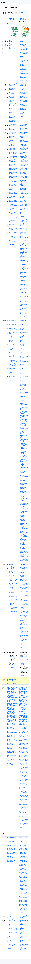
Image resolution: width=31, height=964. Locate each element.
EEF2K (12, 703)
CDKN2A (9, 696)
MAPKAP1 (9, 732)
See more (9, 948)
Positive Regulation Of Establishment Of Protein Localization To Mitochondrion (13, 236)
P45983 (12, 841)
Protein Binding (12, 96)
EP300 (11, 706)
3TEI (24, 849)
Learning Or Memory (22, 153)
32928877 (22, 671)
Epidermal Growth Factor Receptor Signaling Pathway (24, 145)
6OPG (20, 887)
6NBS (25, 885)
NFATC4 (13, 736)
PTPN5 (20, 787)
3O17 (8, 849)
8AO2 (25, 899)
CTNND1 (25, 704)
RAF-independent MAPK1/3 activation (23, 324)
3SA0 (22, 849)
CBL (12, 694)
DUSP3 (20, 710)
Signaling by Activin (22, 335)
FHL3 (24, 720)
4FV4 (22, 853)
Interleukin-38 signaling (12, 369)
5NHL (22, 873)
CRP (24, 703)
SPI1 (14, 756)
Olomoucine (22, 568)
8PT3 (25, 909)
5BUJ (25, 868)
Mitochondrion (23, 47)
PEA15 (23, 770)
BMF (8, 692)
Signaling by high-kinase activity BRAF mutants (24, 450)
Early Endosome (23, 48)
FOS (26, 720)
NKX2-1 (26, 763)
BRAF (22, 691)
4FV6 (20, 855)
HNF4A (24, 732)
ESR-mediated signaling (23, 481)
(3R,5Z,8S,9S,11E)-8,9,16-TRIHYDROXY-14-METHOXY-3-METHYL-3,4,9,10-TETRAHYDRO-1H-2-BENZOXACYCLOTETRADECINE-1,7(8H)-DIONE (24, 612)
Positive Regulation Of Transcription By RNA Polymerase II (13, 930)
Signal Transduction (23, 138)
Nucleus (10, 40)
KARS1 (23, 739)
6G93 (20, 880)
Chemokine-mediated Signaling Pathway (24, 286)
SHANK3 (20, 800)
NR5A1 (26, 766)
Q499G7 (20, 843)
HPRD (10, 13)
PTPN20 (9, 683)
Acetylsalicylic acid (24, 564)
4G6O (25, 856)
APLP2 (8, 688)
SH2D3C (25, 799)
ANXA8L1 (9, 679)
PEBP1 (20, 771)
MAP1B (14, 722)
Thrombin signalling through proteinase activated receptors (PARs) (24, 406)
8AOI (20, 907)
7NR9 (20, 897)
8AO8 (25, 901)
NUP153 (26, 767)
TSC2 (22, 822)
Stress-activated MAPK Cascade (12, 207)
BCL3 (25, 689)
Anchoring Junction (24, 76)
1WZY (25, 845)
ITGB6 (26, 738)
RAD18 (14, 746)
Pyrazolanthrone (12, 567)
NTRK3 (22, 767)
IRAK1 (14, 718)
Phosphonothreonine (24, 570)
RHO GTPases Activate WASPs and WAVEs (23, 422)
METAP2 (26, 755)
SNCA (12, 755)
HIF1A (27, 731)
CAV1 (23, 696)
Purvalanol (22, 574)
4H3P (20, 857)
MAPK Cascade (12, 124)
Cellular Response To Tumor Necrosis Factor (24, 296)
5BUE (20, 868)
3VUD (11, 851)
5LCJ (22, 871)
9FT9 (14, 861)
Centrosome (22, 55)
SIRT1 (11, 754)
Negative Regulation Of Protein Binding (12, 162)
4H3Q (22, 857)
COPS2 (12, 698)
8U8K (22, 912)
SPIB (8, 758)
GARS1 (12, 708)
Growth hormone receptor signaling (24, 552)
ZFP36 (20, 827)
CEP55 (20, 700)
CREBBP (21, 703)
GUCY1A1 (9, 712)
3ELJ (14, 848)
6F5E (11, 859)
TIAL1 (20, 815)
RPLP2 (8, 750)
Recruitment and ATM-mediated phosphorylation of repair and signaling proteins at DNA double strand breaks (13, 363)
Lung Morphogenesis (23, 266)
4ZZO (22, 867)
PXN (12, 746)
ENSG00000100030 (23, 837)
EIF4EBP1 (24, 715)
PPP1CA (24, 778)
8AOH (25, 905)
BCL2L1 (9, 691)
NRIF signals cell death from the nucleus (12, 335)
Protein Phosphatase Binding (11, 106)
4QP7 (20, 863)
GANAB (9, 708)
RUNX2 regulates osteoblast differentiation (23, 484)
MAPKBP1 (14, 732)
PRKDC (9, 746)
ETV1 (14, 706)
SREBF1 (26, 807)
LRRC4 (26, 744)
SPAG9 (11, 756)
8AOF (20, 905)
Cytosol (10, 44)
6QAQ (20, 892)
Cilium (21, 64)
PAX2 (12, 740)
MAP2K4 (9, 724)
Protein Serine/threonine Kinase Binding (12, 120)
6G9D (20, 881)
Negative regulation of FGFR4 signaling (24, 418)
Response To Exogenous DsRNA (24, 229)
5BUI (22, 868)
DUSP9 (23, 712)
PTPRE (24, 788)
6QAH (23, 891)
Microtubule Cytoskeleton (23, 66)
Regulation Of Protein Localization (12, 166)
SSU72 (11, 758)
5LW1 (8, 859)
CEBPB (24, 699)
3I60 (19, 849)
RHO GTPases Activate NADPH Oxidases (23, 426)
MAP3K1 (25, 750)
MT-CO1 (13, 682)
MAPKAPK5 (25, 752)
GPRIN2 (9, 682)
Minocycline (11, 566)
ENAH (25, 716)
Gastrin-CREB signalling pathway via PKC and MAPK (24, 477)
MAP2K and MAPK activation (24, 431)
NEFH (26, 762)
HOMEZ (20, 734)
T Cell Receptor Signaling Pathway (24, 247)
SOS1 (24, 806)
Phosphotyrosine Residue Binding (23, 85)
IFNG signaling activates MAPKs (24, 536)
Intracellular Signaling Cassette (13, 918)
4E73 (8, 855)
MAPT (8, 734)
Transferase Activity (11, 101)
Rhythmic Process (13, 201)
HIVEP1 (12, 714)
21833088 (22, 663)
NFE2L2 (12, 738)
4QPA (20, 864)
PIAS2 (8, 742)
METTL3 (15, 734)
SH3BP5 (14, 752)
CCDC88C (9, 695)
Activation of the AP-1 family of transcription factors (12, 355)
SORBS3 (21, 806)
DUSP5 (20, 711)
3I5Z (27, 848)
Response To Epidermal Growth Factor (24, 292)
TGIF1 (23, 814)
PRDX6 (24, 782)
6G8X (20, 879)
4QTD (8, 857)
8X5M (11, 861)
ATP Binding (11, 97)
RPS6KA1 (21, 794)
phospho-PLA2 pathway (23, 321)
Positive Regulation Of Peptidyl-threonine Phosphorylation (24, 166)
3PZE (14, 849)
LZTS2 (20, 746)
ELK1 (8, 704)
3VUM (11, 853)
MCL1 (25, 754)
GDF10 (12, 680)
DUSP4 (13, 702)
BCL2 (13, 689)
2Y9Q (20, 848)
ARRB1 (21, 687)
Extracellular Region (22, 41)
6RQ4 (26, 892)
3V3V (8, 851)
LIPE (20, 744)
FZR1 (13, 707)
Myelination (22, 227)
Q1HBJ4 (24, 841)
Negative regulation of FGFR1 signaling (24, 410)
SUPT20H (21, 812)
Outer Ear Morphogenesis (23, 225)
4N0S (22, 859)
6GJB (20, 885)
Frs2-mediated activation (23, 343)
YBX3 (22, 826)
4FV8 (25, 855)
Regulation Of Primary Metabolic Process (13, 946)
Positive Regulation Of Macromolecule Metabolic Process (24, 944)
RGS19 (20, 792)
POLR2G (20, 776)
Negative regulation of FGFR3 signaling (24, 415)
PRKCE (24, 783)
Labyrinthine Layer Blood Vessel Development (24, 271)
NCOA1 (25, 760)
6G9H (22, 881)
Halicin (10, 614)
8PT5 (20, 911)
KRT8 (11, 722)
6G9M (22, 883)
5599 (8, 830)
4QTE (25, 864)
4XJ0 (20, 865)
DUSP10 (9, 700)
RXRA (23, 798)
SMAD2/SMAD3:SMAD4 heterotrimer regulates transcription (24, 363)
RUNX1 (20, 798)
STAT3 (14, 758)
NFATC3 (9, 736)
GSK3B (23, 730)
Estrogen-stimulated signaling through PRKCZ (23, 497)
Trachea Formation (24, 268)
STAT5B (24, 810)
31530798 (22, 675)
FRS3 (26, 722)
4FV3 (20, 853)
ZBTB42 (26, 826)
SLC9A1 (20, 802)
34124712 (11, 664)
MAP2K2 (13, 723)
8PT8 (8, 860)
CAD (20, 694)
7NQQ (22, 895)
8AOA (22, 903)
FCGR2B (20, 720)
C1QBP (20, 692)
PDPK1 (15, 740)
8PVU (22, 911)
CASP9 (20, 696)
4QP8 (22, 863)
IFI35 (20, 736)
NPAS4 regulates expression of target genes (23, 545)
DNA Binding (23, 87)
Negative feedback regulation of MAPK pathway (24, 435)
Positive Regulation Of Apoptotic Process (13, 188)
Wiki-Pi (3, 2)
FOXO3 (20, 722)
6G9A (25, 880)
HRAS (8, 715)
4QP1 (22, 860)
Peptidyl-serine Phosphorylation (12, 150)
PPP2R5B (25, 780)
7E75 (20, 895)
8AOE (25, 904)
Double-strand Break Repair (12, 126)
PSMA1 (20, 786)
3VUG (14, 851)
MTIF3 (23, 759)
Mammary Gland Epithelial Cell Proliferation (23, 207)
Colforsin (22, 572)
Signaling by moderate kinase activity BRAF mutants (23, 445)
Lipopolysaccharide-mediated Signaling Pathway (24, 192)
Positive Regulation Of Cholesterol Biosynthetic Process (24, 233)
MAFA (23, 746)
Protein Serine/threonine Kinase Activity (12, 88)
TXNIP (20, 823)
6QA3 (22, 889)
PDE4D (20, 770)
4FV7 (22, 855)
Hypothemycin (23, 628)
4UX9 (11, 857)
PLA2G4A (21, 772)
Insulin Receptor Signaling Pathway (24, 155)
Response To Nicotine (23, 214)
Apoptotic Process (24, 132)
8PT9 (11, 860)
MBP (11, 734)
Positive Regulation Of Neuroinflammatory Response (24, 310)
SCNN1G (21, 799)
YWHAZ (12, 763)
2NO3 (14, 847)
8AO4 (22, 900)
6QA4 (25, 889)
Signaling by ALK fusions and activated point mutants (12, 378)
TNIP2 (23, 819)
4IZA (20, 859)
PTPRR (24, 790)
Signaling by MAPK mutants (24, 524)
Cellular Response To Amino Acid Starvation (13, 170)
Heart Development (24, 151)
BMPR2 (11, 692)
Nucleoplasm (11, 41)
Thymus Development (23, 245)
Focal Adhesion (23, 63)
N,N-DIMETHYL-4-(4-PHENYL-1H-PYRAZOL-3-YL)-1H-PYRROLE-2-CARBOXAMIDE (24, 582)
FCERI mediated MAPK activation (12, 342)
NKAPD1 (9, 739)
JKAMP (9, 720)
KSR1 (22, 742)
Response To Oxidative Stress (12, 131)
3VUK (14, 852)
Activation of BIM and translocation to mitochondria (12, 322)
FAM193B (9, 707)
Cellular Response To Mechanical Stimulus (13, 220)
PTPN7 (23, 787)
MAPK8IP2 (9, 730)
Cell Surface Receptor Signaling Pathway (24, 141)
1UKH (8, 845)
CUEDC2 (23, 706)
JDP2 (16, 719)
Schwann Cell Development (23, 173)
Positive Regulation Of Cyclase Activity (13, 155)
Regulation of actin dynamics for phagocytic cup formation (24, 353)
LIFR (27, 743)
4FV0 (20, 852)
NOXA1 (20, 764)
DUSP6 (23, 711)
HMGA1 (20, 732)
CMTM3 (20, 702)
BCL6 (20, 691)
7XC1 (22, 899)
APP (12, 688)
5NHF (23, 872)
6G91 (22, 879)
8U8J (20, 912)
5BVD (20, 869)
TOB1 (20, 820)
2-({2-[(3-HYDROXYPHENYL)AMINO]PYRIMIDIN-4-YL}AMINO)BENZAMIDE (13, 581)
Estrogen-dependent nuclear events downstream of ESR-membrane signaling (24, 503)
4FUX (23, 851)
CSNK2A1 (21, 704)
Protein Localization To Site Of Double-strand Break (12, 242)
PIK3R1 (12, 742)
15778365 (21, 12)
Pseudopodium (23, 69)
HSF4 (11, 716)
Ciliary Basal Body (24, 73)
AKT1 (12, 687)
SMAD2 (15, 754)
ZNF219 (9, 764)
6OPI (26, 887)
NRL (19, 767)
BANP (20, 689)
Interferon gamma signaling (24, 467)
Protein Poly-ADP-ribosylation (13, 213)
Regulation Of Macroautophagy (12, 147)
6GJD (22, 885)
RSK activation (23, 395)
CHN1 (23, 700)
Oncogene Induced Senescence (24, 377)
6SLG (20, 893)
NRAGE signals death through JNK (13, 329)
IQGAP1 (20, 738)
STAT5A (20, 810)
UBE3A (23, 823)
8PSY (25, 908)
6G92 (25, 879)
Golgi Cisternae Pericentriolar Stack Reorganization (23, 339)
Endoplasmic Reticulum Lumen (24, 51)
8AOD (23, 904)
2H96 (11, 847)
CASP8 (23, 695)
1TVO (23, 845)
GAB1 (20, 723)
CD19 (26, 696)
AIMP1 (8, 687)
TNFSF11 (13, 759)
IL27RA (10, 718)
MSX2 (20, 759)
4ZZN (20, 867)
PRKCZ (20, 784)
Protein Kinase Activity (12, 85)
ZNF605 (13, 764)
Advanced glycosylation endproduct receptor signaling (24, 472)
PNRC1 (13, 743)
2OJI (22, 847)
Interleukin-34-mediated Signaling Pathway (24, 282)
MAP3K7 (13, 726)
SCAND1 (9, 751)
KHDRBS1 (21, 740)
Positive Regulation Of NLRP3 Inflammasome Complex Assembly (13, 230)
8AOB (25, 903)
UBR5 (26, 823)
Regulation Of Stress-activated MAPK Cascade (23, 203)
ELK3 (11, 704)
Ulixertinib (22, 650)
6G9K (20, 883)
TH (25, 814)
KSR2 (25, 742)
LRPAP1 (23, 744)
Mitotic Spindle (23, 77)
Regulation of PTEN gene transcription (23, 488)
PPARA (24, 776)
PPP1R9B (25, 779)
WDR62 (9, 762)
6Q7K (20, 888)
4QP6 (25, 861)
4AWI (14, 853)
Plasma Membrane (24, 60)
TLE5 (23, 815)
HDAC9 (9, 714)
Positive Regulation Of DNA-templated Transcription (13, 939)
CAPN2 (20, 695)
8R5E (8, 861)
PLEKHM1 (21, 775)
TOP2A (23, 820)
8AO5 (25, 900)
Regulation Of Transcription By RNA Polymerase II (24, 127)
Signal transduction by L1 (24, 397)
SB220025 (22, 575)
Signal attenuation (24, 466)
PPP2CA (20, 780)
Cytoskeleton (23, 59)
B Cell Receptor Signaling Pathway (24, 250)
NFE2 (8, 738)
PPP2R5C (21, 782)
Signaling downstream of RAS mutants (23, 518)
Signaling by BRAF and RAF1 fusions (24, 453)
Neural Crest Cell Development (23, 170)
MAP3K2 (9, 726)
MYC (12, 735)
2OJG (20, 847)
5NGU (20, 872)
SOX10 (20, 807)
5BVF (25, 869)
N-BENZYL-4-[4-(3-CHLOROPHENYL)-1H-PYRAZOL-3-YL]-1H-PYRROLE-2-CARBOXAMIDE (24, 588)
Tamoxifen (11, 564)
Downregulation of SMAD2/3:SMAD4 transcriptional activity (24, 358)
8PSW (22, 908)
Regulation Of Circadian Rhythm (12, 185)
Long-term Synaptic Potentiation (24, 262)
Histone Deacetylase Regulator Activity (12, 110)
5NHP (20, 875)
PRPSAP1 (24, 784)
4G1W (11, 855)
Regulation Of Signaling (23, 927)
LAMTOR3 (21, 743)
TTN (25, 822)
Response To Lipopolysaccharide (24, 199)
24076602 (22, 664)
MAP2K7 (13, 724)
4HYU (8, 856)
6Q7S (22, 888)
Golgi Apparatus (23, 53)
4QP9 (25, 863)
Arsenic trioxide (23, 567)
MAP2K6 (25, 748)
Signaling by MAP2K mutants (23, 521)
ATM (8, 689)
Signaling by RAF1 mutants (24, 526)
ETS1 (25, 719)
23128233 (26, 659)
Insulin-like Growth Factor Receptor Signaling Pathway (24, 242)
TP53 (8, 760)
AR (19, 687)
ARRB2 (25, 687)
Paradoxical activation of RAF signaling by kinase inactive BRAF (24, 457)
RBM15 (9, 748)
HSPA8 (14, 716)
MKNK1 (20, 758)
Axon (10, 45)
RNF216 (24, 792)
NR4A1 (8, 740)
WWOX (12, 762)
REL (12, 748)
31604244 (22, 666)
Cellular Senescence (11, 223)
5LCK (24, 871)
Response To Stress (11, 942)
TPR (20, 822)
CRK (16, 698)
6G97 (22, 880)
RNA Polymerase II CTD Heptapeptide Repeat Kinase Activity (24, 102)
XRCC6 (9, 763)
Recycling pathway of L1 (24, 393)
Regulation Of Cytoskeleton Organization (23, 256)
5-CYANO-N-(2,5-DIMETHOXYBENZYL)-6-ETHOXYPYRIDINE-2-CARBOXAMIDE (13, 599)
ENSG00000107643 (11, 837)
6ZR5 (14, 859)
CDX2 (24, 698)
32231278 (11, 667)
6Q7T (25, 888)
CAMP (14, 692)
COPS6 (24, 702)
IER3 (27, 735)
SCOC (13, 751)
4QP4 (22, 861)
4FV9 (20, 856)
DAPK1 (20, 707)
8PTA (14, 860)
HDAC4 (26, 730)
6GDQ (23, 884)
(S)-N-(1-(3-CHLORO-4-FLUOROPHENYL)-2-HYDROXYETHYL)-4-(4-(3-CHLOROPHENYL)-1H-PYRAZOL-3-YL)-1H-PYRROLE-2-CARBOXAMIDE (24, 598)
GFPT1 (13, 710)
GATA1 (23, 724)
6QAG (20, 891)
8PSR (25, 907)
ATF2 (14, 688)
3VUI (11, 852)
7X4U (20, 899)
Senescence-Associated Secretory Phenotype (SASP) (24, 373)
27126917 (11, 660)
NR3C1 (13, 739)
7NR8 (25, 896)
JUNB (14, 720)
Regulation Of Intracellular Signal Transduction (13, 922)
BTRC (25, 691)
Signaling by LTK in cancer (24, 554)
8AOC (20, 904)
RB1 (22, 791)
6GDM (20, 884)
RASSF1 (12, 747)
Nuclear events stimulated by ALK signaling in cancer (24, 533)
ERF (26, 718)
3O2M (11, 849)
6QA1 (20, 889)
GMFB (20, 727)
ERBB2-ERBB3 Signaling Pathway (24, 222)
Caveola (21, 61)
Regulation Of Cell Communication (24, 921)
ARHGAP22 (14, 679)
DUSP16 (13, 700)
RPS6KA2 (25, 794)
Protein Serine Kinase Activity (12, 117)
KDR (26, 739)
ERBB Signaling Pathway (23, 219)
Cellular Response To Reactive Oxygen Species (13, 178)
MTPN (26, 759)
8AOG (22, 905)
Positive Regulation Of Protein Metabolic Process (13, 204)
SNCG (15, 755)
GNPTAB (24, 727)
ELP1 (8, 706)
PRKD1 (12, 744)
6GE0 (26, 884)
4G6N (22, 856)
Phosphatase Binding (23, 110)
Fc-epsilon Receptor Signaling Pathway (13, 182)
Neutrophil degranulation (23, 441)
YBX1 (20, 826)
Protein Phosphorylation (12, 128)
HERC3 (23, 731)
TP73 (11, 760)
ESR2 (22, 719)
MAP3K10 (21, 751)
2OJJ (25, 847)
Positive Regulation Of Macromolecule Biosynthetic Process (24, 939)
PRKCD (20, 783)
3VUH (8, 852)
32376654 (24, 656)
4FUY (25, 851)
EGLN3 (20, 715)
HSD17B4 (12, 715)
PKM (23, 771)
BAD (11, 689)
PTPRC (20, 788)
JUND (8, 722)
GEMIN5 (9, 710)
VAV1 (22, 824)
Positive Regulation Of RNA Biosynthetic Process (13, 934)
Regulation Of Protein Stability (23, 189)
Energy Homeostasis (11, 226)
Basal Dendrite (12, 48)
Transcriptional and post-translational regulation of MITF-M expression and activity (24, 559)
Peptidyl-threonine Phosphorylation (13, 153)
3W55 (27, 849)
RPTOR (25, 796)
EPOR (23, 718)
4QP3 (20, 861)
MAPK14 (13, 727)
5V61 (20, 876)
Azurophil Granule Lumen (24, 71)
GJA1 (26, 726)
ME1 (22, 755)
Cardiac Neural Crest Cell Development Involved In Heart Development (23, 276)
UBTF (20, 824)
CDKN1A (14, 695)
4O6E (20, 860)
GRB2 (20, 730)
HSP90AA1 (21, 735)
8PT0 (20, 909)
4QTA (22, 864)
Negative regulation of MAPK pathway (24, 438)
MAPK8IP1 (13, 728)
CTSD (20, 706)
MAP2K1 (9, 723)
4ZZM (25, 865)
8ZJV (25, 912)
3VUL (8, 853)
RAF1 (8, 747)
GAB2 (23, 723)
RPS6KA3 (21, 795)
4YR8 (14, 857)
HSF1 (8, 716)
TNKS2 (26, 819)
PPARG (9, 744)
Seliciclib (22, 576)
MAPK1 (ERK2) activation (23, 327)
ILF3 (26, 736)
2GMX (8, 847)
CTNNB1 (9, 699)
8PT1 (22, 909)
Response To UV (12, 137)
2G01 (14, 845)
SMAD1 (24, 802)
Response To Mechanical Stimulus (11, 140)
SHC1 (8, 754)
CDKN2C (13, 696)
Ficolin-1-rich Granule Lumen (23, 79)
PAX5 (25, 768)
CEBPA (9, 698)
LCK (24, 743)
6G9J (25, 881)
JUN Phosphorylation (12, 135)
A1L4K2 (9, 841)
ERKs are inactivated (22, 349)
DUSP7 (9, 703)
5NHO (25, 873)
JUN (12, 720)
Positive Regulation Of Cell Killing (13, 158)
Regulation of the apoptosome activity (23, 492)
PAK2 (22, 768)
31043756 (22, 654)
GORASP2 (9, 711)
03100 (8, 834)
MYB (20, 760)
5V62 (22, 876)
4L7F (14, 856)
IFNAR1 (23, 736)
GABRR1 (26, 723)
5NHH (25, 872)
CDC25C (20, 698)
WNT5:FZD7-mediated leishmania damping (11, 373)
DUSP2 (24, 708)
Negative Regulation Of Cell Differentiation (24, 238)
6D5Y (20, 877)
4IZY (11, 856)
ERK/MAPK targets (24, 345)
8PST (20, 908)
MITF (24, 756)
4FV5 (25, 853)
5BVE (22, 869)
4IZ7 (27, 857)
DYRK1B (20, 714)
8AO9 (20, 903)
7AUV (22, 893)
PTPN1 (23, 786)
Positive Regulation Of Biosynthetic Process (24, 931)
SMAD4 (20, 804)
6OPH (23, 887)
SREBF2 (20, 808)
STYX (24, 811)
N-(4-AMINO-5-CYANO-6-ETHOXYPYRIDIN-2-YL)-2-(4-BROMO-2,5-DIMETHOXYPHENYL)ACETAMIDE (13, 590)
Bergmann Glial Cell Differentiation (24, 259)
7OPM (22, 897)
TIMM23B (13, 683)
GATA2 (20, 726)
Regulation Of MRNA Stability (12, 195)
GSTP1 (14, 711)
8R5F (25, 911)
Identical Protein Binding (23, 113)
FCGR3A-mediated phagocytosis (24, 529)
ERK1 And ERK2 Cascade (23, 289)
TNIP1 (20, 819)
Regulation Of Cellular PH (23, 183)
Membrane (22, 68)
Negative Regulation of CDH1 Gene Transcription (23, 540)
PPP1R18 (21, 779)
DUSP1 (13, 699)
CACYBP (24, 692)
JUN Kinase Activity (11, 91)
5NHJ (20, 873)
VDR (25, 824)
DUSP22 (9, 702)
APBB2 (15, 687)
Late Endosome (23, 49)
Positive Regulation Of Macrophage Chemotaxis (24, 162)
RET (14, 748)
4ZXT (22, 865)
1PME (20, 845)
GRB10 (25, 728)
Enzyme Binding (12, 103)
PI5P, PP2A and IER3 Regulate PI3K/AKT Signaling (23, 462)
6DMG (22, 877)
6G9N (25, 883)
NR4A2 (23, 766)
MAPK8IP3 (9, 731)
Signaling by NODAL (22, 330)
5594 (20, 830)
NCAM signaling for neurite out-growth (24, 390)
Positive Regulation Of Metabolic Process (24, 935)
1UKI (11, 845)
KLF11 (24, 740)
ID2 (8, 718)
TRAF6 (14, 760)
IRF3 (8, 719)
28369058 (11, 656)
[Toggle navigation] (28, 2)
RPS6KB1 (13, 750)
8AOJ (22, 907)
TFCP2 (8, 759)
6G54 (25, 877)
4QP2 (25, 860)
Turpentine (22, 648)
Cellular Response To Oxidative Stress (13, 174)
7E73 (25, 893)
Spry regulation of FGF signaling (24, 333)
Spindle (21, 56)
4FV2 (25, 852)
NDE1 (23, 762)
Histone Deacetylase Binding (11, 114)
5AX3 (25, 867)
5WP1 (25, 876)
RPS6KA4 (25, 795)
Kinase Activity (12, 99)
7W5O (25, 897)
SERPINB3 (9, 752)
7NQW (25, 895)
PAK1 (20, 768)
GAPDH (20, 724)
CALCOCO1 (23, 694)
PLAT (20, 774)
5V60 (25, 875)
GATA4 (23, 726)
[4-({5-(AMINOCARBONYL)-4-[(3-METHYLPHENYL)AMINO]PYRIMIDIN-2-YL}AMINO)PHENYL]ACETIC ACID (24, 634)
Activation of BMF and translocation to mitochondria (13, 326)
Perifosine (22, 578)
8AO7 (22, 901)
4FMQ (20, 851)
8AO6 (20, 901)
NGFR (22, 763)
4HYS (14, 855)
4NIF (25, 859)
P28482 (20, 841)
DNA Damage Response (23, 135)
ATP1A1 (25, 688)
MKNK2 (9, 735)
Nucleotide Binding (13, 83)
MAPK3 (9, 728)
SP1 (8, 756)
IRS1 (11, 719)
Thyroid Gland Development (23, 186)
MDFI (20, 755)
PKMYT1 (9, 743)
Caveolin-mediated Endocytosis (24, 299)
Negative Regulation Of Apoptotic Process (13, 192)
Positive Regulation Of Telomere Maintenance (24, 196)
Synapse (11, 47)
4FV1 (22, 852)
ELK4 (14, 704)
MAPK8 (12, 18)
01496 (20, 834)
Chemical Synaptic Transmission (24, 149)
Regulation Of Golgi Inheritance (24, 302)
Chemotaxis (22, 133)
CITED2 (26, 700)
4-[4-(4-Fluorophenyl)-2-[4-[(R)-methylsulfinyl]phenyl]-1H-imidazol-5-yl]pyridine (24, 644)
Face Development (24, 264)
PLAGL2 (25, 772)
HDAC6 (20, 731)
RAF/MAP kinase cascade (24, 429)
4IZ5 (25, 857)
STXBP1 (20, 811)
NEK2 (20, 763)
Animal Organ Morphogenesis (23, 158)
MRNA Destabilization (12, 210)
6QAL (26, 891)
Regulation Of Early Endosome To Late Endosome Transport (24, 315)
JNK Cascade (12, 133)
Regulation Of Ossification (23, 181)
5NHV (22, 875)
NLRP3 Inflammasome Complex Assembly (13, 199)
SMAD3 (9, 755)
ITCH (13, 719)
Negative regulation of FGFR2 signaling (24, 413)
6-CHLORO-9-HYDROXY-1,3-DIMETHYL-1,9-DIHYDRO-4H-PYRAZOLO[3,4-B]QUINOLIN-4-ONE (12, 572)
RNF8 (27, 792)
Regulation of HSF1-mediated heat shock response (23, 386)
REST (25, 791)
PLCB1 (22, 774)
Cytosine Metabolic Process (24, 178)
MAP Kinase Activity (11, 94)
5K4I (20, 871)
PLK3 (24, 775)
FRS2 (23, 722)
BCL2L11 (13, 691)
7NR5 (22, 896)
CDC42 (8, 680)
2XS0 (11, 848)
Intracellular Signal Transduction (24, 217)
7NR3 (20, 896)
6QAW (23, 892)
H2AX (13, 712)
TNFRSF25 (21, 818)
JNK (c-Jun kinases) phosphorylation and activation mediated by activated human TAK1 (12, 348)
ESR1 (20, 719)
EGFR (15, 703)
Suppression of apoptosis (23, 514)
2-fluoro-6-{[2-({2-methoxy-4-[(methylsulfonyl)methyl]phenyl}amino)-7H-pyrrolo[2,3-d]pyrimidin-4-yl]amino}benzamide (13, 608)
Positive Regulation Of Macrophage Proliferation (24, 306)
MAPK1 (23, 18)
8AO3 (20, 900)
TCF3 (24, 812)
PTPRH (20, 790)
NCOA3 (15, 735)
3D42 (22, 848)
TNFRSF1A (21, 816)
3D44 (25, 848)
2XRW (8, 848)
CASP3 (9, 694)
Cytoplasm (11, 43)
